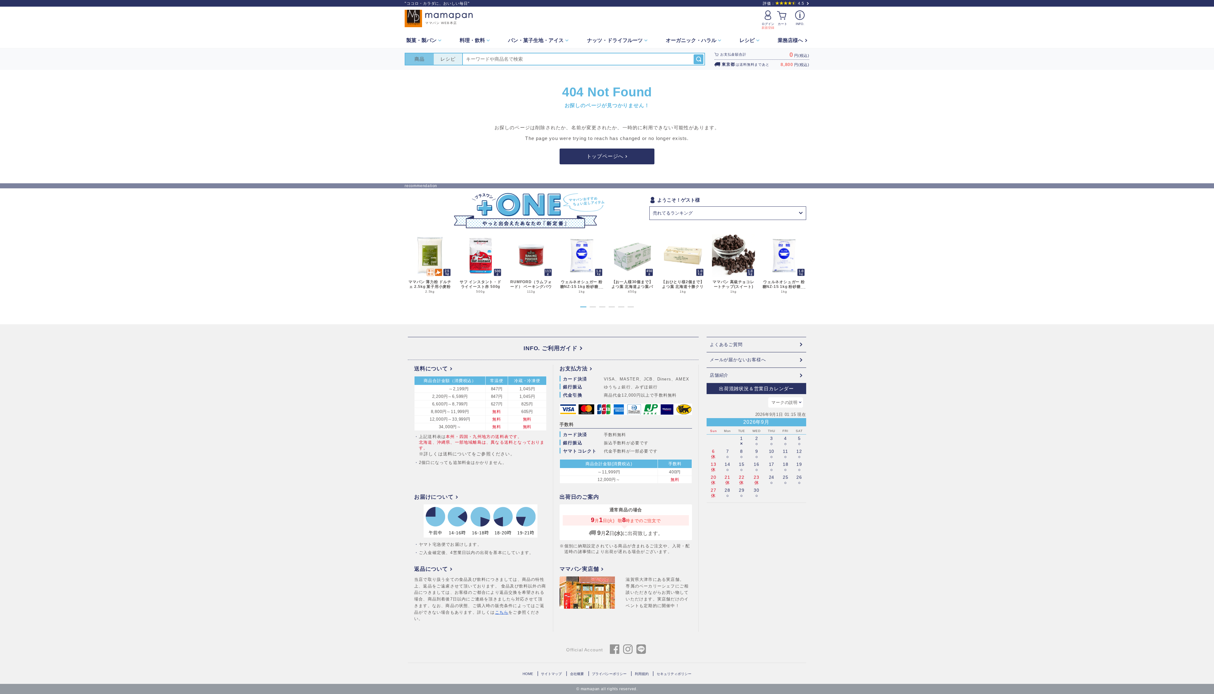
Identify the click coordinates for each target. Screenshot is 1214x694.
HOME (528, 674)
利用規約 (642, 674)
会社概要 (577, 674)
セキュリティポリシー (674, 674)
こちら (502, 612)
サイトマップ (551, 674)
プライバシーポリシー (609, 674)
